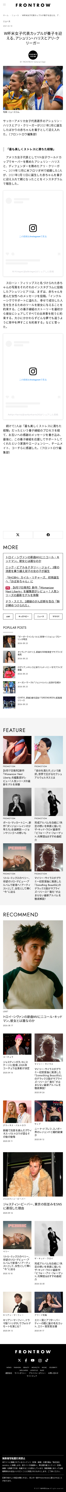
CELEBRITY (53, 1367)
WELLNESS (23, 1370)
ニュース (15, 15)
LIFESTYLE (34, 1370)
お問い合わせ (53, 1373)
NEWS (8, 1367)
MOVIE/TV (35, 1367)
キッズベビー (24, 616)
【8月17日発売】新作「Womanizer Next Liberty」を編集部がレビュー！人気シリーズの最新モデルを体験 (32, 591)
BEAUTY (26, 1367)
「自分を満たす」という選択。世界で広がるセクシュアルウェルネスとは (48, 774)
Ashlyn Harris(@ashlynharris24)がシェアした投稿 (33, 414)
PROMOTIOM (9, 766)
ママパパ (55, 616)
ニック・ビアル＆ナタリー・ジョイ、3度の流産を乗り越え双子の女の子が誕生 (32, 569)
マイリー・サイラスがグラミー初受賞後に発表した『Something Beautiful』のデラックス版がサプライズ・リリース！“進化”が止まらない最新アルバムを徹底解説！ (48, 888)
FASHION (17, 1367)
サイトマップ (32, 1376)
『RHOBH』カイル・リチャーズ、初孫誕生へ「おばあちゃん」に (32, 579)
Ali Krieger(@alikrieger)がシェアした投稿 (33, 271)
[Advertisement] (33, 492)
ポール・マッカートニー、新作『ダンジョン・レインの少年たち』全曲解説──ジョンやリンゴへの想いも (17, 828)
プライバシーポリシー (37, 1373)
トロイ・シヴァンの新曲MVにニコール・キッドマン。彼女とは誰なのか (32, 559)
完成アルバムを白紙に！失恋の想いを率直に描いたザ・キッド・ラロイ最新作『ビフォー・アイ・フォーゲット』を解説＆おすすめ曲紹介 (49, 831)
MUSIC (44, 1367)
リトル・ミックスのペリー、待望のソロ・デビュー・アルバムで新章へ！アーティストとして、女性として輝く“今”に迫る (17, 885)
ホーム (6, 15)
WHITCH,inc (44, 1488)
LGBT (8, 616)
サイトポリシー (20, 1373)
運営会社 (8, 1373)
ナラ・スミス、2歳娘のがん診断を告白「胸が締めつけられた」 (33, 603)
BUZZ (42, 1370)
